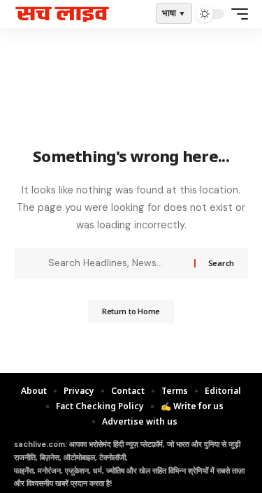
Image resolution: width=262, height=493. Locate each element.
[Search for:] (116, 263)
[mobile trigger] (236, 14)
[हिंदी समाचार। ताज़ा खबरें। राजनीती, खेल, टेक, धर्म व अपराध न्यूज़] (62, 14)
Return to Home (131, 311)
